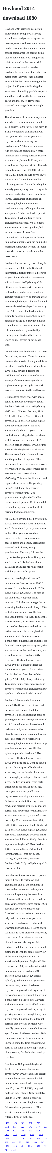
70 (20, 1142)
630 (38, 1146)
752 (38, 1123)
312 (15, 1134)
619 (38, 1131)
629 (22, 1127)
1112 (7, 1127)
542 (27, 1142)
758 (22, 1131)
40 (13, 1142)
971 (45, 1127)
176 (30, 1127)
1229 (23, 1134)
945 (42, 1142)
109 (22, 1123)
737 (30, 1123)
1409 (7, 1134)
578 (15, 1123)
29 (45, 1138)
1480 (7, 1123)
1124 (7, 1131)
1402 (30, 1146)
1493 (41, 1134)
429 (6, 1142)
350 (38, 1127)
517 (30, 1138)
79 (45, 1146)
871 (14, 1127)
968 (35, 1142)
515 (15, 1146)
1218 (7, 1138)
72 (6, 1150)
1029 (7, 1146)
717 (15, 1138)
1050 (32, 1134)
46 (22, 1146)
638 (15, 1131)
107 (30, 1131)
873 (38, 1138)
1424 (13, 1150)
